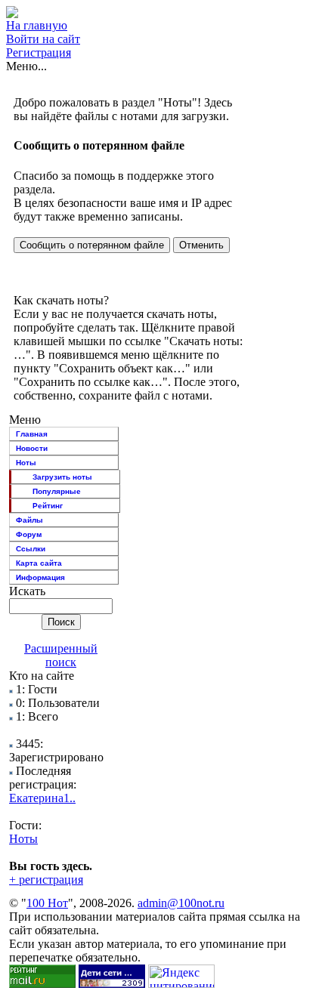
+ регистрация (46, 879)
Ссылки (30, 549)
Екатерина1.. (42, 798)
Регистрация (38, 52)
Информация (40, 577)
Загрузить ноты (62, 477)
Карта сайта (39, 563)
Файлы (29, 520)
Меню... (26, 66)
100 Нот (47, 903)
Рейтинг (47, 506)
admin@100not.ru (181, 903)
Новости (32, 448)
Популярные (56, 491)
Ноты (26, 462)
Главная (32, 434)
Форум (29, 534)
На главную (36, 25)
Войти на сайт (43, 38)
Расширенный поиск (61, 655)
